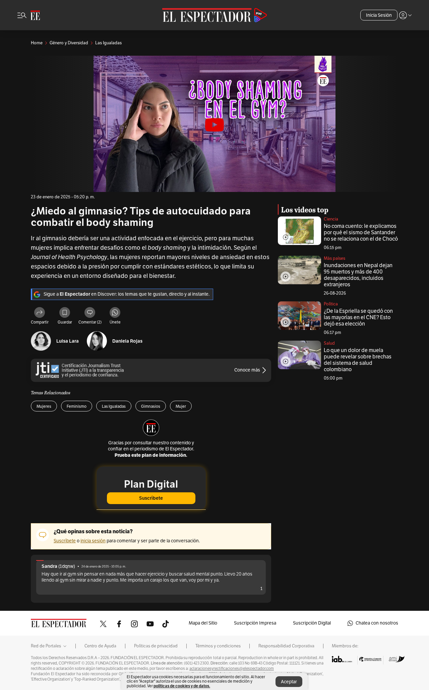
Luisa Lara (67, 341)
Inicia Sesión (379, 15)
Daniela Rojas (127, 341)
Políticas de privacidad (156, 646)
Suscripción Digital (312, 623)
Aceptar (289, 682)
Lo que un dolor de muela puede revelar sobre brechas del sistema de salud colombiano (357, 360)
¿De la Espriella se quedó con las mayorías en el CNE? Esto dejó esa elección (358, 317)
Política (331, 304)
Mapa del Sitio (203, 623)
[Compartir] (39, 313)
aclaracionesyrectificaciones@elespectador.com (231, 668)
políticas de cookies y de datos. (182, 685)
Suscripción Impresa (255, 623)
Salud (329, 343)
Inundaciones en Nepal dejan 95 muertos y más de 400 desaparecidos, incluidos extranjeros (358, 275)
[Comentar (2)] (89, 313)
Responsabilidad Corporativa (286, 646)
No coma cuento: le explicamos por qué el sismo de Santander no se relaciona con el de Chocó (361, 232)
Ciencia (331, 219)
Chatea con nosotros (377, 623)
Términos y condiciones (218, 646)
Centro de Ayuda (100, 646)
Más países (334, 258)
